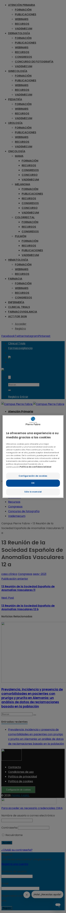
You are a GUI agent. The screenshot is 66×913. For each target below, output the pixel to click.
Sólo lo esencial (33, 491)
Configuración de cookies (33, 476)
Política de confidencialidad (35, 467)
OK (33, 483)
